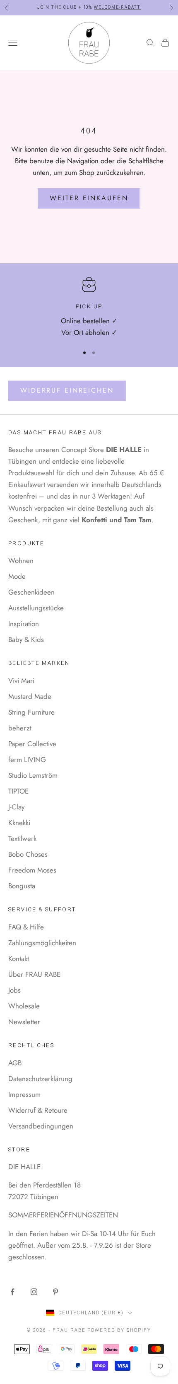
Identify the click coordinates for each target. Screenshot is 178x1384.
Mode (17, 576)
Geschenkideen (31, 592)
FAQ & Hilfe (26, 927)
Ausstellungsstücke (36, 608)
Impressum (24, 1094)
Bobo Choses (28, 854)
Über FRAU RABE (34, 974)
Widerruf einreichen (67, 390)
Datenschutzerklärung (40, 1079)
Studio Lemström (33, 775)
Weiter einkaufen (89, 198)
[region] (89, 307)
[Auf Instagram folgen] (34, 1292)
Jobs (14, 990)
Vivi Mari (21, 681)
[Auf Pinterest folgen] (55, 1292)
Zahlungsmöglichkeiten (42, 943)
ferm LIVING (27, 760)
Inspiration (23, 624)
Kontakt (18, 959)
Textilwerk (22, 838)
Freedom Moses (32, 870)
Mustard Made (29, 696)
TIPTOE (18, 791)
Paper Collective (32, 744)
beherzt (19, 728)
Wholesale (24, 1006)
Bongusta (21, 886)
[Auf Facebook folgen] (12, 1292)
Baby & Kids (26, 639)
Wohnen (21, 560)
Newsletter (24, 1022)
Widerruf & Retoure (37, 1110)
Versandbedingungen (40, 1126)
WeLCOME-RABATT (117, 3)
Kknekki (19, 823)
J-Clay (16, 807)
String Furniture (31, 712)
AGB (15, 1063)
